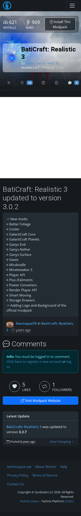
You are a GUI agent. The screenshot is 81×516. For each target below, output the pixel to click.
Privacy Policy (18, 475)
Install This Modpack (61, 24)
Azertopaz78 (26, 323)
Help (63, 466)
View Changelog (61, 442)
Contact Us (15, 484)
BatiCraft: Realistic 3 (24, 426)
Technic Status (29, 501)
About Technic (45, 466)
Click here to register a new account (34, 361)
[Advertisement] (40, 137)
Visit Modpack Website (42, 400)
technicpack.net (19, 466)
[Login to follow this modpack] (44, 386)
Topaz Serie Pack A (42, 63)
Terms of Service (44, 475)
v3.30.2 (69, 501)
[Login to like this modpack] (14, 386)
